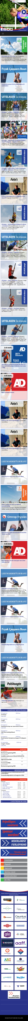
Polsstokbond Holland (16, 1018)
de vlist (7, 880)
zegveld (8, 864)
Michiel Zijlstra (6, 784)
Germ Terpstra (6, 782)
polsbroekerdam (11, 876)
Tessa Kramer (6, 791)
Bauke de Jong (6, 788)
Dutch (16, 1)
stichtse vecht (10, 872)
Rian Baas (5, 785)
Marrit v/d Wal (6, 794)
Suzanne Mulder (6, 796)
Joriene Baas (6, 793)
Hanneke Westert (7, 797)
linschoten (9, 860)
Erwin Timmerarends (8, 787)
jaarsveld (8, 868)
